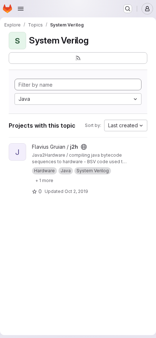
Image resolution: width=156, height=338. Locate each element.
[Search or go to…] (127, 8)
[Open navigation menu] (20, 9)
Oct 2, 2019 (76, 191)
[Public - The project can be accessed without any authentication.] (84, 147)
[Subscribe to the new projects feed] (78, 58)
